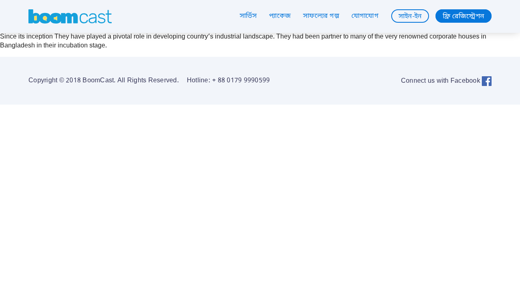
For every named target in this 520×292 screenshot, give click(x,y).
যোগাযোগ (365, 16)
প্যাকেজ (280, 16)
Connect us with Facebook (441, 81)
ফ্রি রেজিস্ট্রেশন (463, 16)
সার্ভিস (248, 16)
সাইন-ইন (410, 16)
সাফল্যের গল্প (321, 16)
